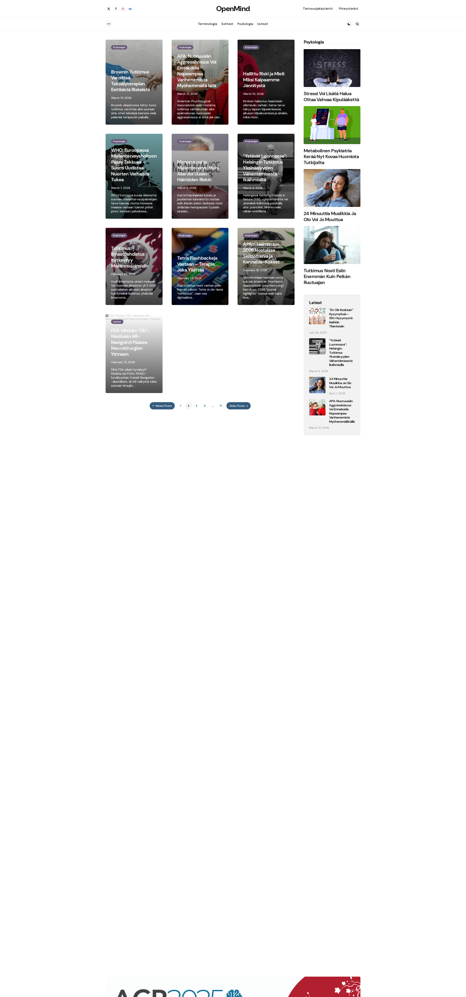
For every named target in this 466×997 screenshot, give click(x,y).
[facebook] (116, 9)
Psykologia (119, 47)
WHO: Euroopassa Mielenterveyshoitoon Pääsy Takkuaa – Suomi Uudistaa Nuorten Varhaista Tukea (134, 165)
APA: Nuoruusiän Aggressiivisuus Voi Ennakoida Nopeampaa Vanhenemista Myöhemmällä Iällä (196, 71)
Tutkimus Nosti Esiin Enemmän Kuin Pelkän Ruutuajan (327, 277)
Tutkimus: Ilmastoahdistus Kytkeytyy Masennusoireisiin (129, 257)
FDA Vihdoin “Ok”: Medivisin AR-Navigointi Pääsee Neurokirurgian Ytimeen (129, 342)
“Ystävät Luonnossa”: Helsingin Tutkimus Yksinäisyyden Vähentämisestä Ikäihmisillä (265, 168)
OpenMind (233, 8)
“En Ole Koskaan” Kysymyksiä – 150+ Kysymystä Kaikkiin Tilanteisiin (341, 318)
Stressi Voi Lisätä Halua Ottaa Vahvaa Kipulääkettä (331, 96)
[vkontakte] (130, 9)
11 (221, 406)
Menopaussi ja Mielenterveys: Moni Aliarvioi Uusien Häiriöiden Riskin (198, 171)
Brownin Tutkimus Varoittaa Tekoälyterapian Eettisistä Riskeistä (130, 81)
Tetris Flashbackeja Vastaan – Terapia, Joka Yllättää (197, 264)
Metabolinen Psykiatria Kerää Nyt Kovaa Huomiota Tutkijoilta (331, 157)
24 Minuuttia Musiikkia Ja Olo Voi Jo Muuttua (330, 216)
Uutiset (117, 321)
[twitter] (109, 9)
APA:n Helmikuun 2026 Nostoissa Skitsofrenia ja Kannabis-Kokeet (261, 253)
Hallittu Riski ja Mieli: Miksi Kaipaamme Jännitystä (264, 80)
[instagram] (123, 9)
